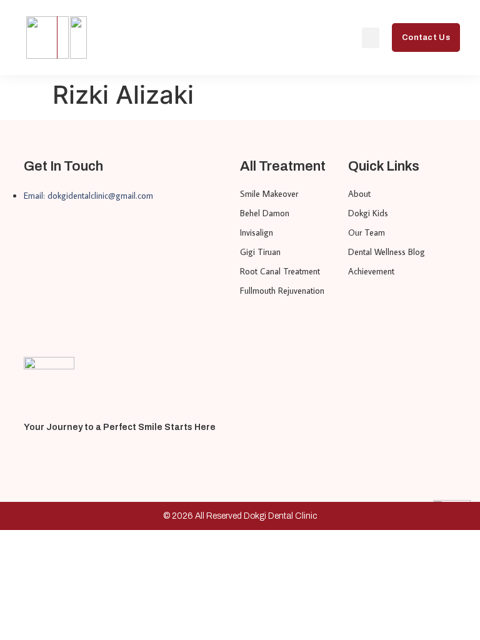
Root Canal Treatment (280, 271)
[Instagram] (53, 458)
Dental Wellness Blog (386, 252)
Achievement (371, 271)
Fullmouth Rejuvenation (282, 290)
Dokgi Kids (368, 213)
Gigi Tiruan (260, 252)
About (359, 193)
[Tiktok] (76, 458)
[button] (370, 38)
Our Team (366, 232)
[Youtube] (29, 458)
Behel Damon (264, 213)
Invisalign (256, 232)
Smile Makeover (269, 193)
